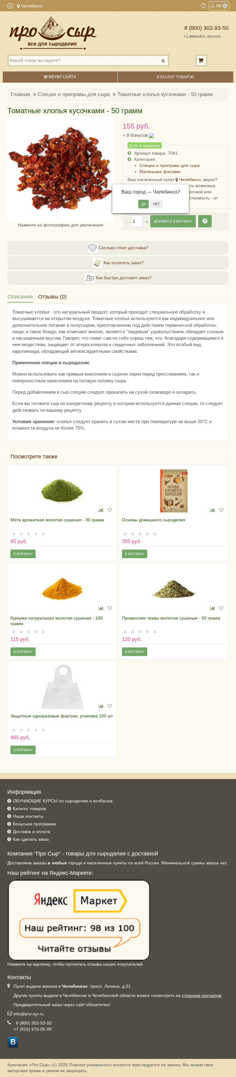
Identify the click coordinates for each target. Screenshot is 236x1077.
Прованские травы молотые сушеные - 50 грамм (171, 618)
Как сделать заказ (31, 839)
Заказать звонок (204, 37)
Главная (20, 94)
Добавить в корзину (173, 221)
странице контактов (201, 995)
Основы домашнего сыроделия (153, 519)
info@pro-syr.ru (29, 1013)
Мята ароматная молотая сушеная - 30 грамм (57, 519)
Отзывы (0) (52, 297)
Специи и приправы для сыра (74, 94)
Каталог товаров (29, 808)
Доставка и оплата (31, 831)
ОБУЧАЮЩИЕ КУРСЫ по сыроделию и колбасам (62, 800)
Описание (20, 297)
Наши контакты (28, 816)
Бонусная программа (34, 823)
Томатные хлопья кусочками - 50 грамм (165, 94)
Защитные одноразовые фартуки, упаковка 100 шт (61, 715)
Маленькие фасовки (160, 171)
